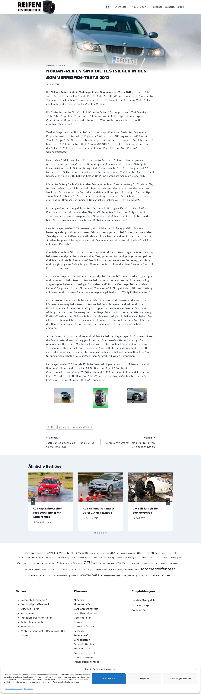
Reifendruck (101, 570)
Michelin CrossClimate (35, 570)
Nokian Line (52, 570)
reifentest (64, 427)
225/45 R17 (82, 553)
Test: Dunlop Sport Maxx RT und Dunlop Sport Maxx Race (70, 442)
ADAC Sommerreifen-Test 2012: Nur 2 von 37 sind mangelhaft (130, 442)
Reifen (100, 100)
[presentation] (50, 487)
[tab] (95, 533)
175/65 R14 (29, 553)
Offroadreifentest (84, 626)
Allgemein (79, 599)
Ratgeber (157, 6)
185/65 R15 (40, 553)
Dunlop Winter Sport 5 (173, 558)
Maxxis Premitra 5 (161, 563)
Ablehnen (144, 678)
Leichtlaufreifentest (85, 613)
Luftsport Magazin (142, 605)
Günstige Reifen (174, 6)
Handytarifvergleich (143, 600)
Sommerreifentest (56, 65)
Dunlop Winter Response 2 (151, 558)
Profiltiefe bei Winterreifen (36, 617)
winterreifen (91, 575)
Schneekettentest (84, 644)
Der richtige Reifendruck (35, 604)
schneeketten (132, 569)
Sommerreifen (82, 648)
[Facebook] (107, 6)
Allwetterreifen (51, 558)
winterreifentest (158, 575)
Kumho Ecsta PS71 (147, 563)
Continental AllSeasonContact (95, 558)
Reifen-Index (28, 626)
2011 (102, 553)
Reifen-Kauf (81, 635)
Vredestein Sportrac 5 (67, 575)
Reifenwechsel (116, 569)
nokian (51, 427)
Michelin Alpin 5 (176, 563)
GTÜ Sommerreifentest (104, 563)
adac (141, 553)
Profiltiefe (80, 569)
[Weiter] (168, 501)
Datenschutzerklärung (14, 689)
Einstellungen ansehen (179, 678)
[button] (195, 669)
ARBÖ (61, 557)
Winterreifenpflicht (132, 575)
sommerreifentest (82, 427)
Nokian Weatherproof (65, 570)
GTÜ (88, 562)
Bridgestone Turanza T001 (74, 558)
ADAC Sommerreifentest (161, 553)
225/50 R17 (94, 553)
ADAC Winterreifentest (31, 557)
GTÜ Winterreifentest (127, 563)
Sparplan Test (140, 610)
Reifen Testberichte (32, 622)
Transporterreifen (84, 657)
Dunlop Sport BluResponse (127, 558)
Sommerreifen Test (39, 575)
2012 (107, 553)
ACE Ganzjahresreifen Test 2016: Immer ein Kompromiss (47, 512)
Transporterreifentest (86, 661)
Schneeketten (82, 639)
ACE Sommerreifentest (126, 553)
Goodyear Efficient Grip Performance (63, 563)
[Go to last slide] (33, 501)
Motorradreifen (82, 617)
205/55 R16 (67, 553)
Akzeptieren (109, 678)
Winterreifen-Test (112, 576)
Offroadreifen (81, 622)
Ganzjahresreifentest (30, 563)
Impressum (28, 689)
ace (112, 553)
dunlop (111, 558)
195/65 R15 (52, 553)
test (53, 576)
